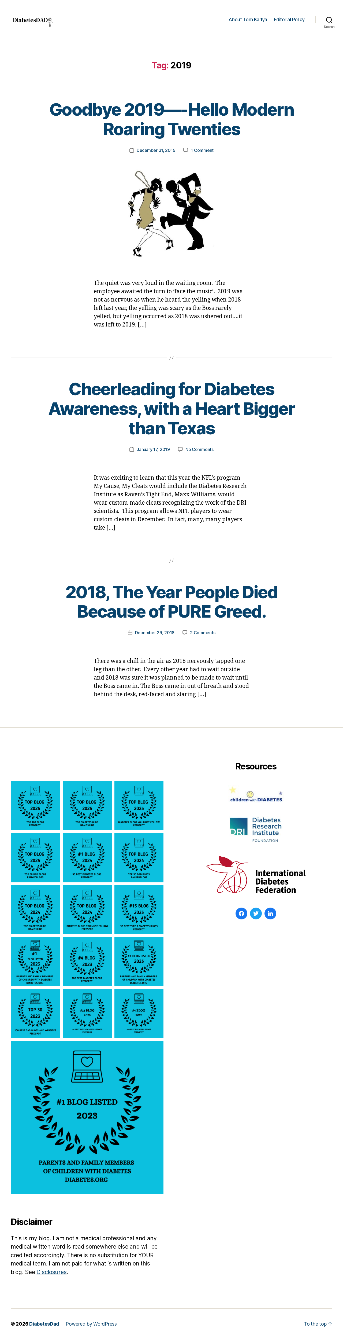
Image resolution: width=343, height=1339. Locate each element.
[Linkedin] (270, 913)
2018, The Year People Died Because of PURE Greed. (171, 602)
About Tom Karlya (248, 19)
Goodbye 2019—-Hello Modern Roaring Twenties (171, 119)
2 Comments (202, 632)
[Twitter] (256, 913)
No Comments (199, 449)
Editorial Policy (289, 19)
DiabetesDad (44, 1324)
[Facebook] (241, 913)
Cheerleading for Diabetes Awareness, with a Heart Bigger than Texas (171, 408)
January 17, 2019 (153, 449)
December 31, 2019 (156, 150)
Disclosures (51, 1272)
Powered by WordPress (91, 1324)
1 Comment (202, 150)
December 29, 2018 (154, 632)
